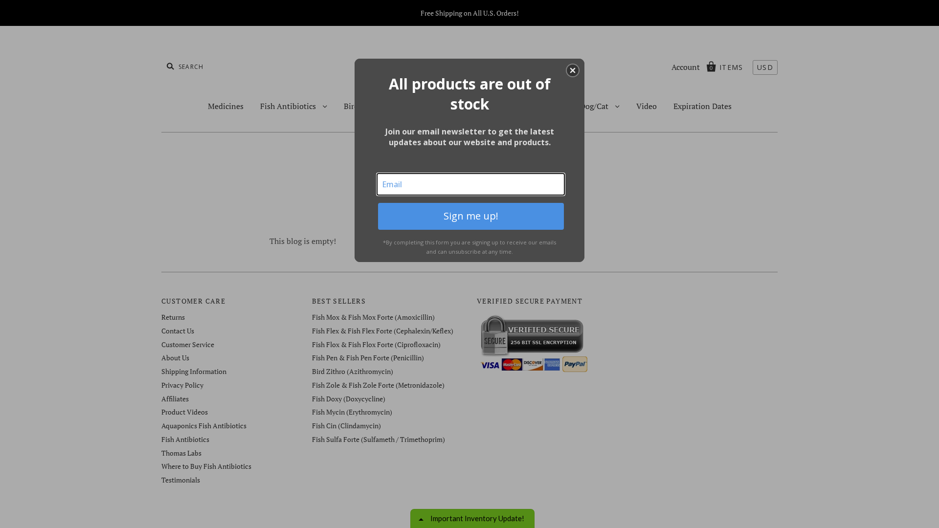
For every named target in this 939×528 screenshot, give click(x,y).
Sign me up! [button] (471, 215)
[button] (573, 70)
